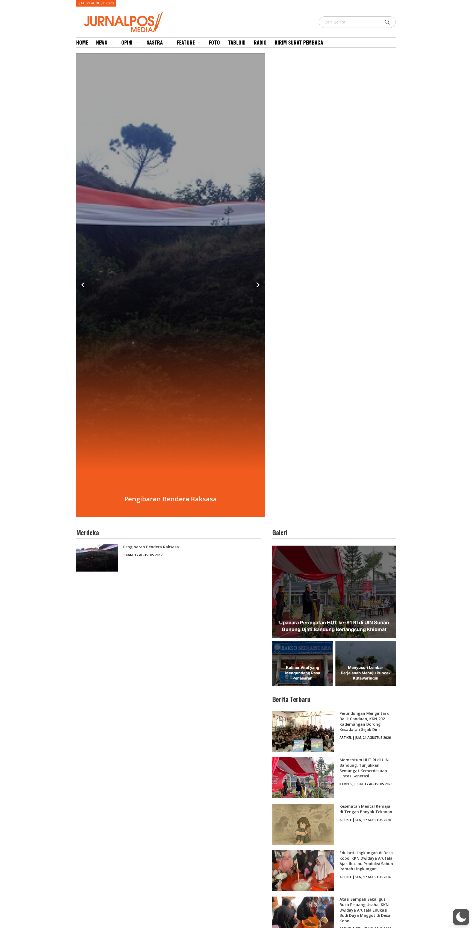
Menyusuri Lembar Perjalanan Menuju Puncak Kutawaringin (366, 672)
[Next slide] (258, 285)
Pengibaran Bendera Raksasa (151, 546)
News (101, 42)
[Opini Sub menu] (136, 42)
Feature (186, 42)
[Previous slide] (83, 285)
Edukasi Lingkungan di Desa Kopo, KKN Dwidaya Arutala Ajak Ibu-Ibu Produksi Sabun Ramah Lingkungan (366, 860)
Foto (214, 42)
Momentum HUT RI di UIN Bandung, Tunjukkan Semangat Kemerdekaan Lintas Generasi (364, 767)
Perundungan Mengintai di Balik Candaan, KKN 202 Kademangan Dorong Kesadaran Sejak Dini (365, 721)
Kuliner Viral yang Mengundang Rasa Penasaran (302, 672)
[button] (461, 917)
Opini (126, 42)
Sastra (155, 42)
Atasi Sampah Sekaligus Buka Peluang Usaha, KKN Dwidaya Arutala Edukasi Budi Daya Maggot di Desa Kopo (365, 910)
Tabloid (237, 42)
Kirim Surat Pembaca (299, 42)
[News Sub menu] (111, 42)
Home (82, 42)
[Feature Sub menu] (199, 42)
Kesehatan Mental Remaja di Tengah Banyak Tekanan (366, 809)
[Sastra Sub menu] (167, 42)
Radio (260, 42)
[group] (170, 285)
